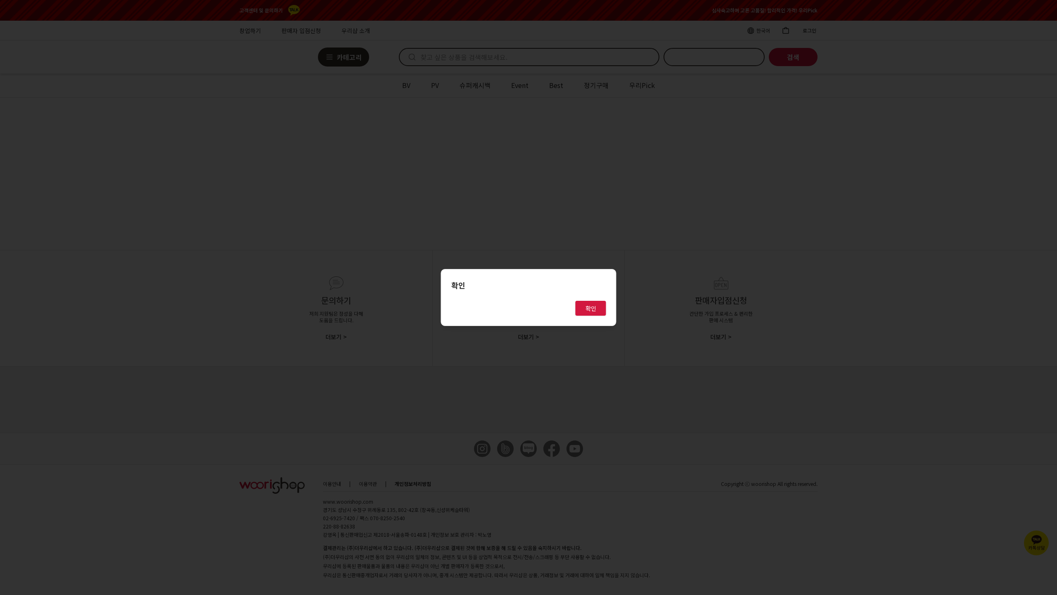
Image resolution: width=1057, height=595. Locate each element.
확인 (590, 308)
